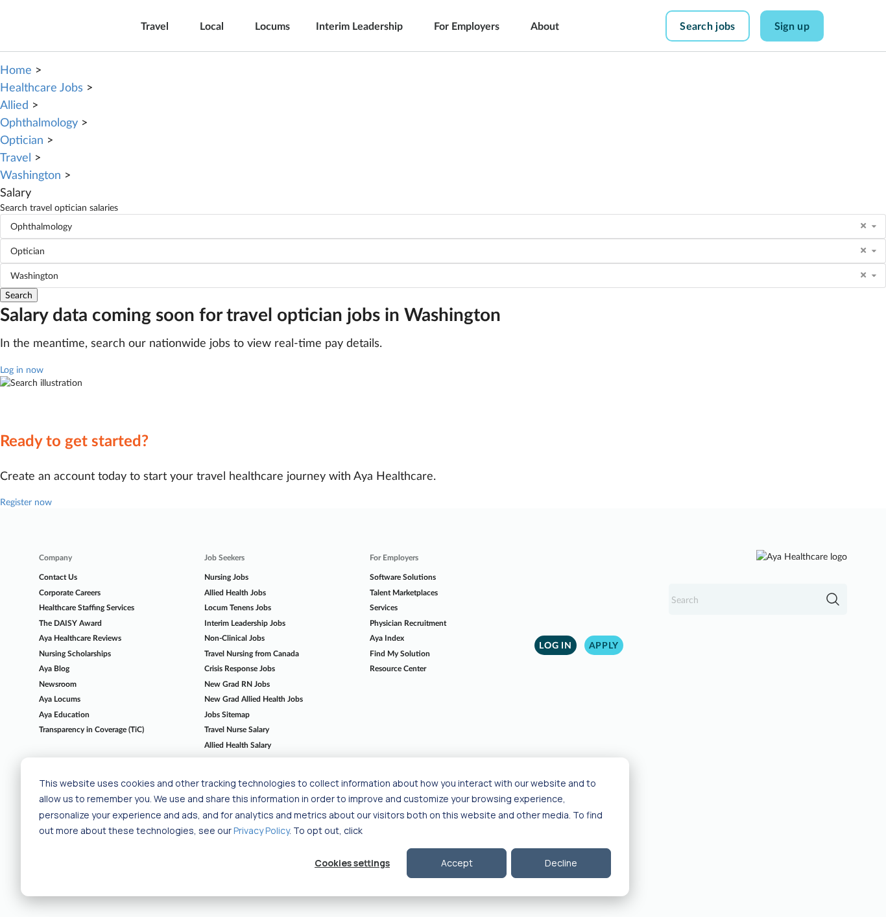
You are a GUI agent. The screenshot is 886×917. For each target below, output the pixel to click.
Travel (155, 25)
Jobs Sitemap (227, 714)
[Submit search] (833, 599)
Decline (561, 863)
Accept (457, 863)
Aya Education (64, 714)
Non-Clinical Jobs (234, 638)
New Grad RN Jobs (237, 684)
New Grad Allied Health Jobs (253, 699)
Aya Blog (54, 668)
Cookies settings (352, 863)
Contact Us (58, 577)
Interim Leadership (359, 25)
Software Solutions (403, 577)
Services (384, 607)
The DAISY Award (70, 623)
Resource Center (398, 668)
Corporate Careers (70, 592)
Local (212, 25)
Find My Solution (400, 653)
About (545, 25)
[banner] (68, 26)
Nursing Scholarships (75, 653)
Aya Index (387, 638)
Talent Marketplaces (404, 592)
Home (16, 69)
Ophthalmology (39, 122)
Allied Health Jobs (235, 592)
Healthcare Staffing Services (86, 607)
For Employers (466, 25)
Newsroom (58, 684)
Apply (604, 644)
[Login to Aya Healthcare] (844, 26)
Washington (30, 174)
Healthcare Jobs (41, 87)
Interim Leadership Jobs (244, 623)
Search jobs (708, 25)
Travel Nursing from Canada (251, 653)
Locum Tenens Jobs (237, 607)
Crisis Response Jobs (239, 668)
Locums (272, 25)
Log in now (21, 369)
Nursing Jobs (226, 577)
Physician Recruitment (408, 623)
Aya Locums (59, 699)
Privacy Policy (261, 830)
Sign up (791, 25)
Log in (555, 644)
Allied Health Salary (237, 745)
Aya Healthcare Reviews (80, 638)
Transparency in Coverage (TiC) (91, 729)
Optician (21, 139)
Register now (26, 501)
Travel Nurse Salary (236, 729)
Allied (14, 104)
